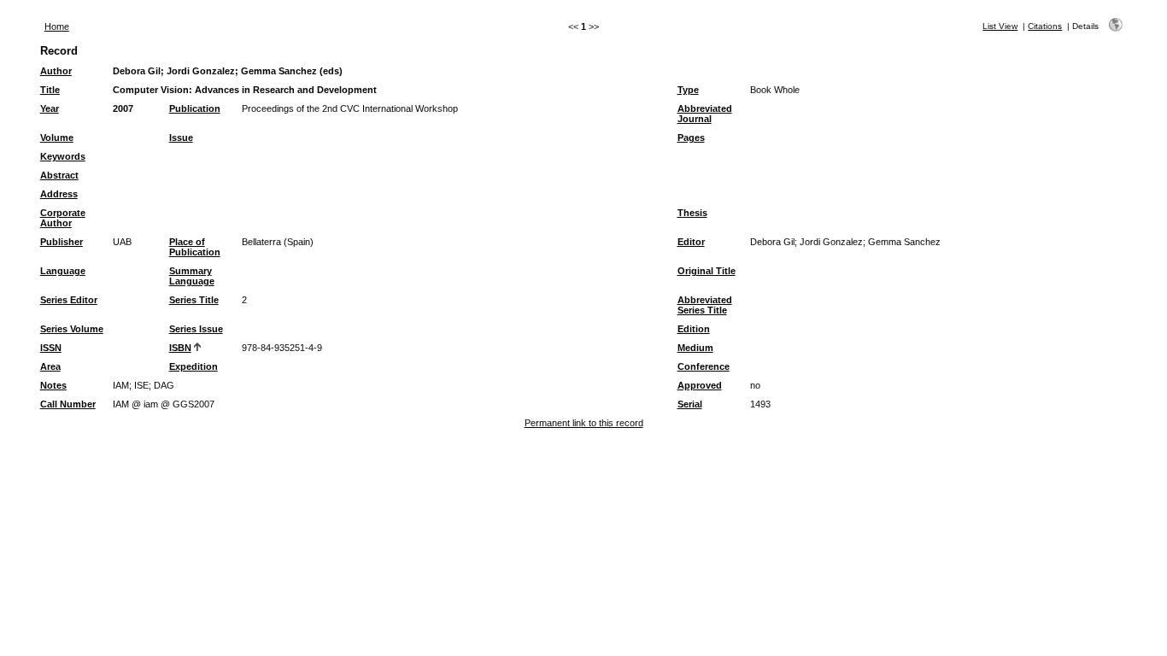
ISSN (51, 348)
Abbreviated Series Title (704, 305)
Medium (695, 348)
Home (56, 26)
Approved (699, 385)
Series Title (194, 300)
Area (50, 366)
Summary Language (191, 276)
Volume (56, 137)
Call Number (68, 404)
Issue (181, 137)
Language (62, 271)
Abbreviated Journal (704, 113)
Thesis (692, 213)
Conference (703, 366)
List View (999, 26)
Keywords (62, 156)
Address (59, 194)
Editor (691, 242)
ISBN (180, 348)
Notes (53, 385)
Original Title (706, 271)
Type (688, 90)
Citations (1045, 26)
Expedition (193, 366)
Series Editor (68, 300)
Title (50, 90)
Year (49, 108)
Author (56, 71)
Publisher (61, 242)
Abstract (59, 175)
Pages (691, 137)
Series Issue (196, 329)
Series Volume (71, 329)
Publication (194, 108)
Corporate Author (62, 218)
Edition (693, 329)
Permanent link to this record (584, 423)
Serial (689, 404)
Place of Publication (194, 247)
